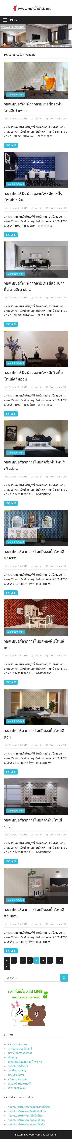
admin (38, 118)
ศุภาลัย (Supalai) (17, 1070)
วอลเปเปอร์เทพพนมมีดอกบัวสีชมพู (26, 1120)
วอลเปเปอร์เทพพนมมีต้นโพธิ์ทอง (25, 1115)
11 (59, 960)
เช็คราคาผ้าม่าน (16, 1088)
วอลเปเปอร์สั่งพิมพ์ (15, 94)
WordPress (35, 1134)
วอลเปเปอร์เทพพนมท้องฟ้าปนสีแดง (27, 1111)
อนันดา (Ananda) (17, 1079)
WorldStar (51, 1134)
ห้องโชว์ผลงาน (16, 1075)
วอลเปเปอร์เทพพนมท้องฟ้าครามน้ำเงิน (29, 1107)
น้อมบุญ (12, 1057)
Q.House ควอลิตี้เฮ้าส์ (20, 1048)
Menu (13, 19)
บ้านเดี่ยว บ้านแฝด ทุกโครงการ (25, 1061)
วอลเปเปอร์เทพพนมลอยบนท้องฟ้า (26, 1124)
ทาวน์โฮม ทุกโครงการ (20, 1053)
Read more (11, 145)
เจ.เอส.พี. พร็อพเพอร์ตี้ (19, 1083)
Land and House (17, 1044)
